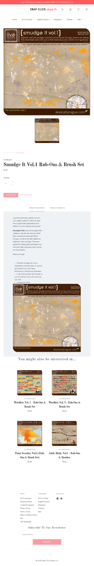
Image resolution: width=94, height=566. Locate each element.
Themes (69, 19)
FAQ (21, 518)
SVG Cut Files (27, 19)
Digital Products (43, 19)
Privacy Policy (25, 508)
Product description (36, 208)
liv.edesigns (7, 160)
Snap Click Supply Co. (50, 561)
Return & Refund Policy (28, 515)
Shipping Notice (26, 502)
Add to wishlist (26, 194)
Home (14, 19)
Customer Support (27, 505)
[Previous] (6, 131)
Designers (57, 19)
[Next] (88, 131)
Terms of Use (25, 512)
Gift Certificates (25, 522)
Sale (79, 19)
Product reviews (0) (57, 208)
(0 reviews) (20, 153)
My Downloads (25, 498)
